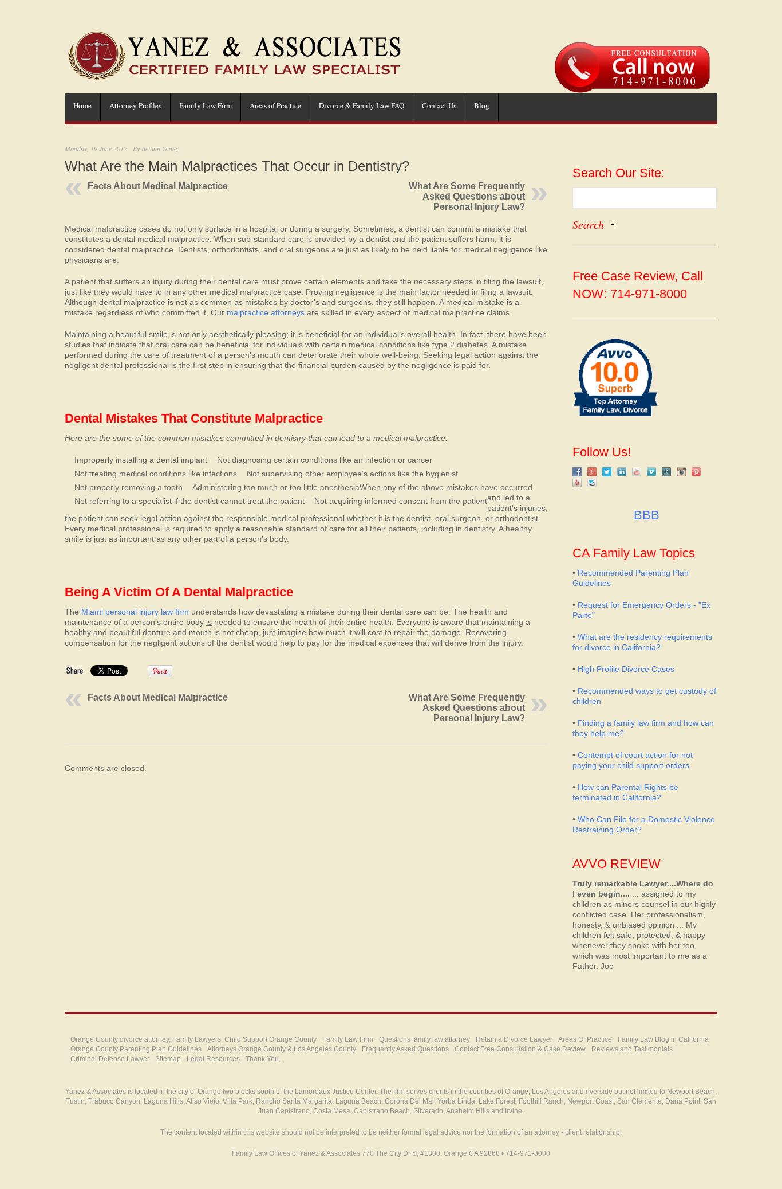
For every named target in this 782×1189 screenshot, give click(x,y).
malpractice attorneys (266, 312)
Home (82, 105)
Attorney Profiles (135, 105)
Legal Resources (213, 1059)
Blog (481, 105)
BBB (644, 515)
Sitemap (168, 1059)
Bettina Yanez (159, 148)
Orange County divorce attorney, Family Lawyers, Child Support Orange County (193, 1039)
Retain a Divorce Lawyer (514, 1039)
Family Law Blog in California (663, 1039)
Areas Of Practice (585, 1039)
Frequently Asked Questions (405, 1049)
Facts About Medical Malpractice (158, 186)
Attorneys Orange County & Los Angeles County (281, 1049)
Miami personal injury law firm (135, 611)
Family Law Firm (205, 105)
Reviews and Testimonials (632, 1049)
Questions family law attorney (424, 1039)
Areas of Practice (275, 105)
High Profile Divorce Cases (626, 669)
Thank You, (263, 1059)
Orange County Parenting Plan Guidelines (136, 1049)
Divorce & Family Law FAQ (361, 105)
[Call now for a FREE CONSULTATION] (632, 47)
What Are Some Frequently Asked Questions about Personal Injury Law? (467, 196)
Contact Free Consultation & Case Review (520, 1049)
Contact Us (439, 105)
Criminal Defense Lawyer (109, 1059)
